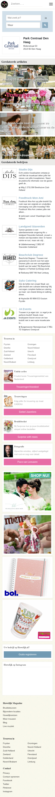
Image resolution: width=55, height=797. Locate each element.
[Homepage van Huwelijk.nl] (4, 4)
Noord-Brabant (10, 362)
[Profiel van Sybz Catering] (9, 285)
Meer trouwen (9, 719)
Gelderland (8, 358)
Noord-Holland (33, 348)
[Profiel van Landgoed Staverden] (9, 231)
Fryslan (7, 344)
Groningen (32, 344)
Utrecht (31, 351)
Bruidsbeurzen (9, 708)
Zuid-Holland (9, 351)
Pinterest (7, 788)
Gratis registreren (28, 654)
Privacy (6, 773)
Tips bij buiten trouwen (17, 155)
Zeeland (7, 355)
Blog (5, 722)
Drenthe (7, 348)
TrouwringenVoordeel (27, 387)
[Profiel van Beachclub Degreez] (9, 259)
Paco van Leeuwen (27, 462)
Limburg (31, 362)
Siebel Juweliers (27, 412)
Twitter (6, 784)
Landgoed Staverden (32, 226)
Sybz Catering (27, 280)
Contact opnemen (11, 777)
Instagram (7, 791)
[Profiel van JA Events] (9, 313)
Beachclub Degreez (31, 254)
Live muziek (8, 726)
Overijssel (32, 358)
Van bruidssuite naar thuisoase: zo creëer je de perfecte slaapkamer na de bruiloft (28, 127)
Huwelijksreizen (10, 715)
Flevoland (32, 355)
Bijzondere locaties (11, 711)
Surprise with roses (28, 437)
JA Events (25, 309)
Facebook (7, 780)
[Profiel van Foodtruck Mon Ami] (9, 202)
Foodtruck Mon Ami (31, 197)
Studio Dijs (26, 169)
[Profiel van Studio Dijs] (9, 174)
